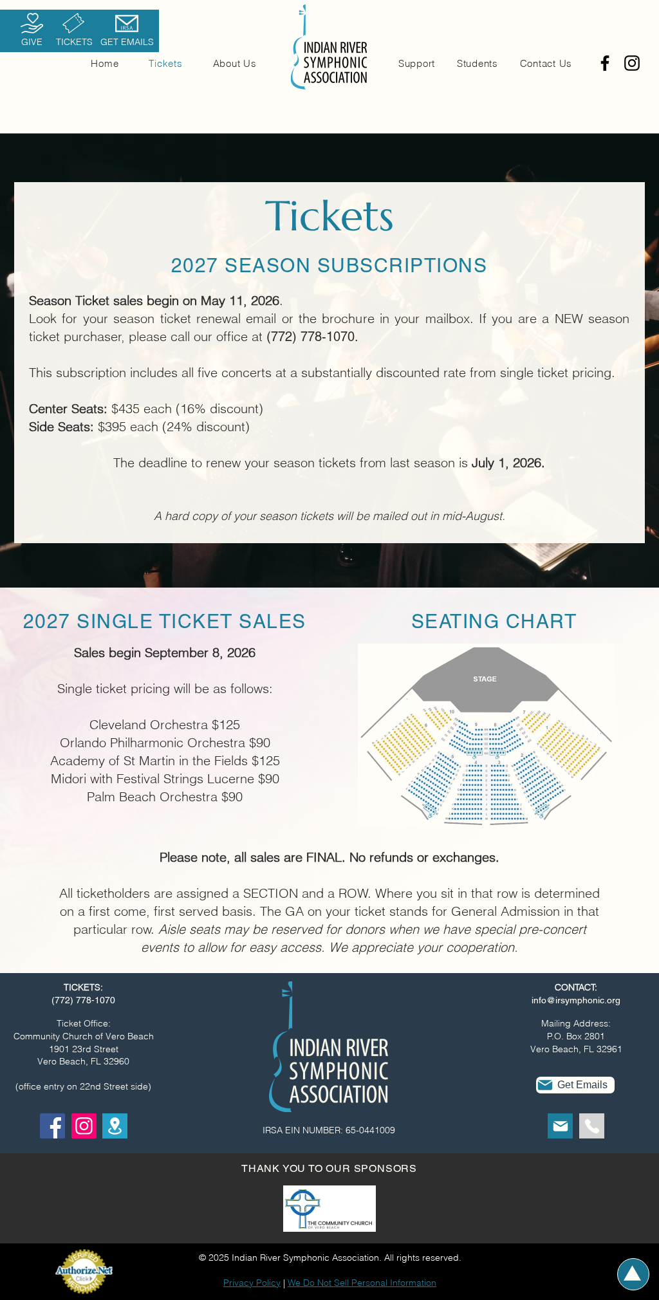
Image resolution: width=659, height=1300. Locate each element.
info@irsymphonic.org (576, 1000)
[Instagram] (632, 63)
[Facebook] (605, 63)
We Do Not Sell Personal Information (362, 1282)
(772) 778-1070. (312, 336)
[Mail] (560, 1125)
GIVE (31, 42)
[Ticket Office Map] (114, 1125)
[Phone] (591, 1125)
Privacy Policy (252, 1282)
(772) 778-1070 (83, 1000)
